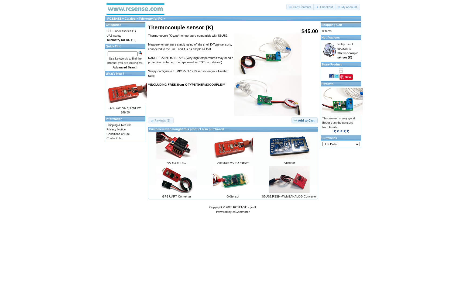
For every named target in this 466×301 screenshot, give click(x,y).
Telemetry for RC (151, 18)
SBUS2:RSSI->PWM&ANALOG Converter (289, 196)
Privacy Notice (116, 129)
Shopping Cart (331, 24)
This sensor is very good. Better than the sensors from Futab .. (339, 123)
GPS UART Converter (176, 196)
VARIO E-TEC (176, 162)
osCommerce (241, 211)
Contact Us (114, 138)
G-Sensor (233, 196)
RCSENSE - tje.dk (245, 207)
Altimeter (289, 162)
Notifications (330, 37)
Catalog (130, 18)
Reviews (327, 83)
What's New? (115, 73)
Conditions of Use (118, 134)
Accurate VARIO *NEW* (233, 162)
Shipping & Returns (119, 125)
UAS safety (114, 35)
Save (348, 77)
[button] (300, 7)
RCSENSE (114, 18)
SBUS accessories (119, 31)
